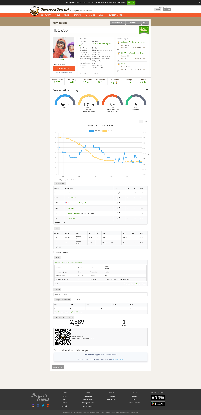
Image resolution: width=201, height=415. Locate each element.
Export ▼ (133, 23)
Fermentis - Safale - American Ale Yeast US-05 (68, 262)
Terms (102, 412)
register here (117, 359)
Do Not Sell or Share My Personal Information (124, 412)
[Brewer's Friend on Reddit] (48, 406)
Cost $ (143, 80)
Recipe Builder (88, 396)
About (135, 399)
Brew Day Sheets (88, 399)
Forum (64, 403)
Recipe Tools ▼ (117, 23)
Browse (77, 15)
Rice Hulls (71, 208)
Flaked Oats (71, 218)
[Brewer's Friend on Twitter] (43, 406)
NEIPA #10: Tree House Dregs (132, 53)
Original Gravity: (57, 80)
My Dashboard (88, 406)
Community (46, 15)
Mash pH (129, 80)
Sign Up (131, 2)
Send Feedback (94, 412)
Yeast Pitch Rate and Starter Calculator (135, 284)
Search (67, 15)
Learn (101, 15)
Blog (64, 399)
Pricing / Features (134, 403)
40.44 (143, 82)
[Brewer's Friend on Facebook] (38, 406)
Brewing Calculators (88, 403)
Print (145, 23)
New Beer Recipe (115, 15)
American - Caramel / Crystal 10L (77, 203)
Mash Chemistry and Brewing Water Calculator (68, 312)
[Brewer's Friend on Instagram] (33, 406)
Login (157, 10)
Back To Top (58, 367)
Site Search (111, 396)
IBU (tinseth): (100, 80)
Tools (57, 15)
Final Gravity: (71, 80)
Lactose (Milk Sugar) (74, 213)
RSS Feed (107, 412)
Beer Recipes (111, 399)
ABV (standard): (86, 80)
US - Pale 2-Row (72, 193)
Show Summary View (62, 252)
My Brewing (90, 15)
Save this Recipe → (64, 68)
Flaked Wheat (72, 198)
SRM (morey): (114, 80)
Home (64, 396)
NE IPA (123, 64)
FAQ (63, 406)
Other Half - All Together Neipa (133, 42)
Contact (134, 396)
